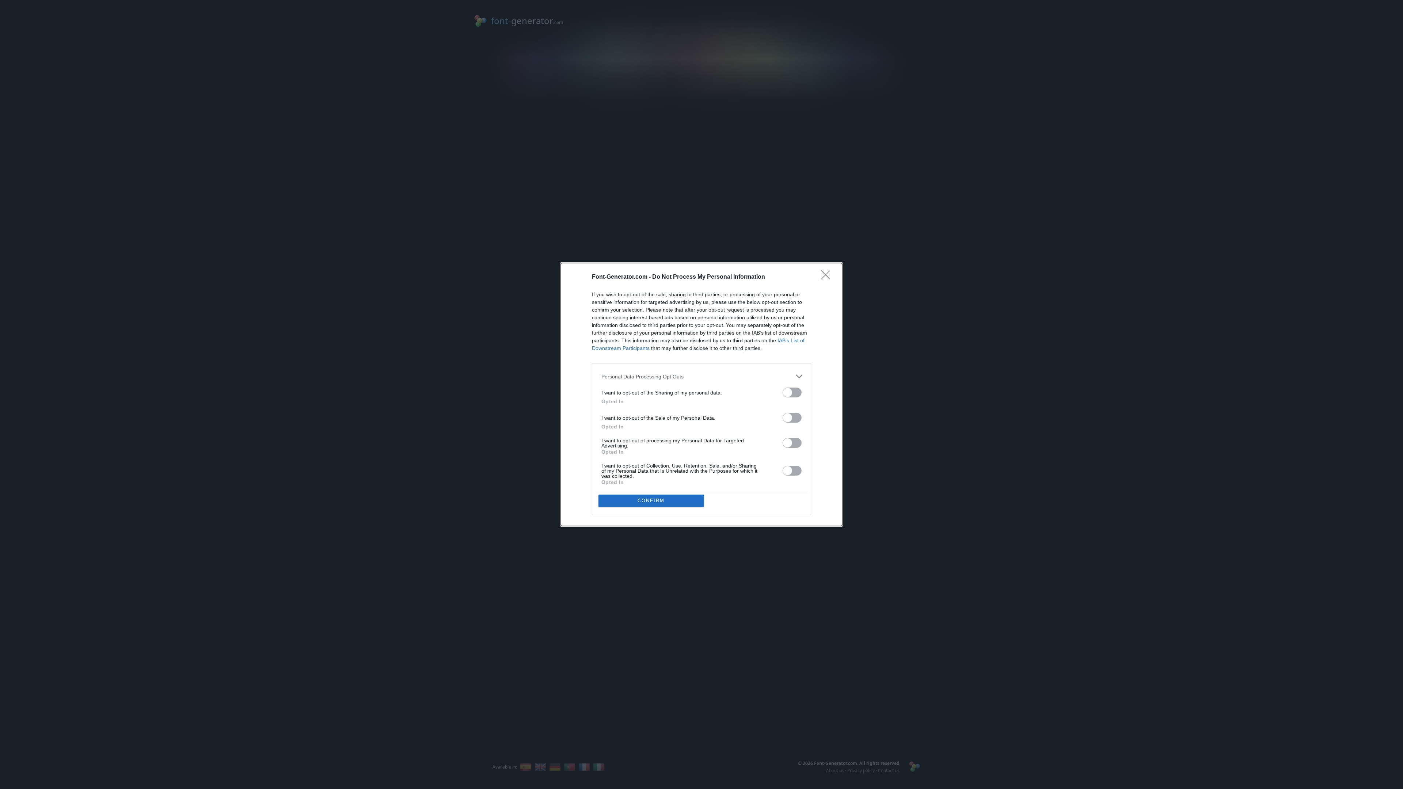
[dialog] (701, 394)
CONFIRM (651, 500)
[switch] (792, 392)
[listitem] (701, 376)
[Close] (828, 277)
